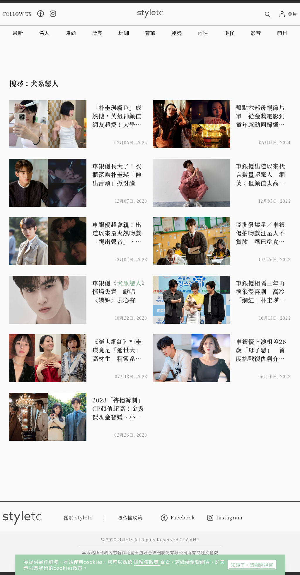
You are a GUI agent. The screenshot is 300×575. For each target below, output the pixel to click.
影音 (255, 33)
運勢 (176, 33)
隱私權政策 (147, 561)
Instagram (229, 518)
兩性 (202, 33)
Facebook (183, 517)
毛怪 (229, 33)
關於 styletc (78, 517)
